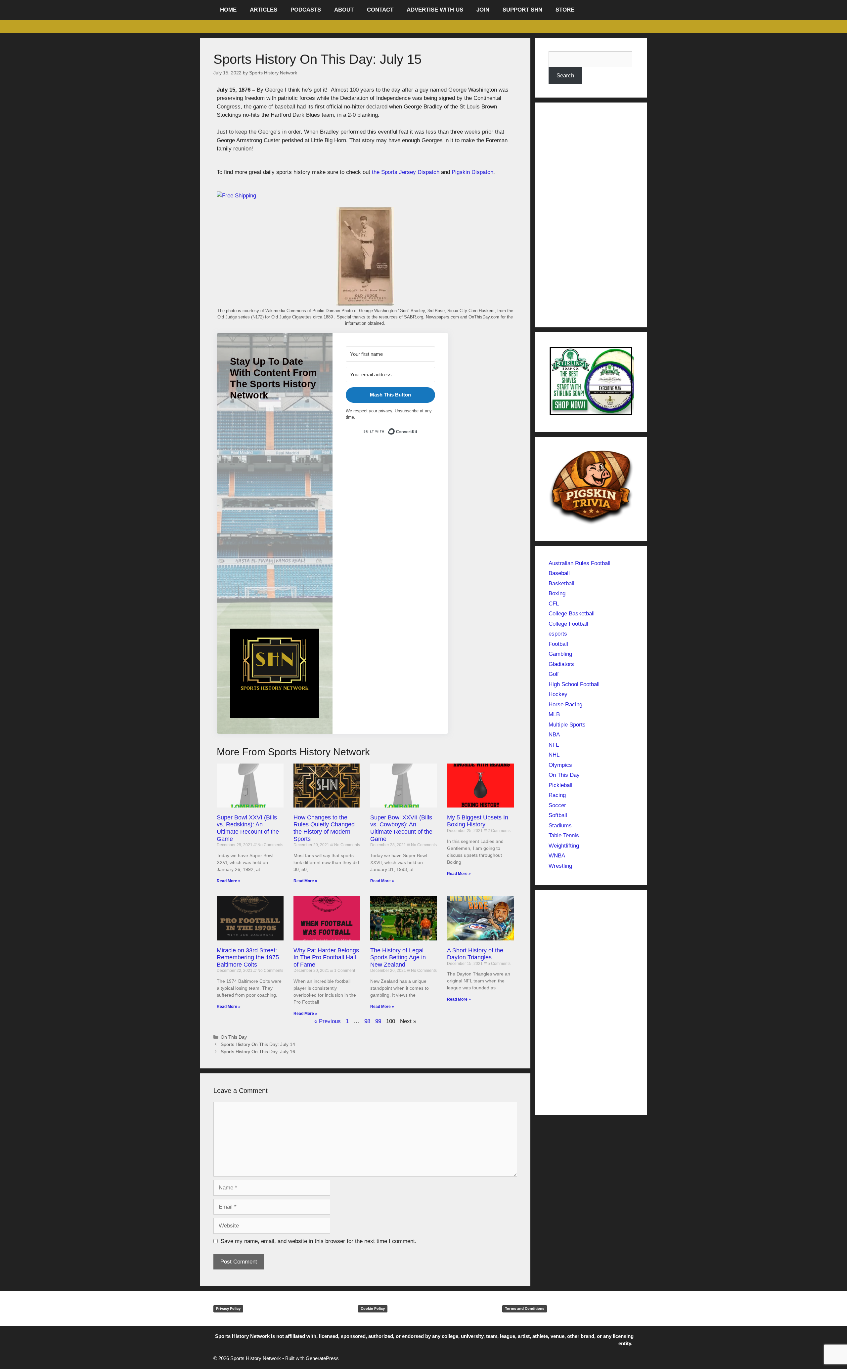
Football (558, 644)
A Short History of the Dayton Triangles (475, 954)
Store (565, 10)
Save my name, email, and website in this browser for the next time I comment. (319, 1241)
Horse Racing (565, 704)
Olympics (560, 765)
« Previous (327, 1021)
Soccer (557, 805)
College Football (568, 624)
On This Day (234, 1037)
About (344, 10)
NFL (554, 745)
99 (378, 1021)
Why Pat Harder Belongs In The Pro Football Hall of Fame (326, 957)
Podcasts (305, 10)
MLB (554, 714)
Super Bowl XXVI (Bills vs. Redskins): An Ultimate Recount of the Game (248, 828)
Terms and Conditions (524, 1308)
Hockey (558, 694)
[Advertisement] (274, 524)
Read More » (229, 881)
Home (228, 10)
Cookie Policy (373, 1308)
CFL (554, 604)
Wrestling (560, 866)
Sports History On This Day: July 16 (258, 1051)
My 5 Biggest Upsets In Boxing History (477, 821)
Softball (558, 815)
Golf (554, 674)
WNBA (557, 855)
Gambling (560, 654)
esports (558, 634)
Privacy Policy (228, 1308)
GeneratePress (322, 1358)
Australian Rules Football (579, 563)
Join (482, 10)
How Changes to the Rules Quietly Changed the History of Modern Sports (324, 828)
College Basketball (572, 613)
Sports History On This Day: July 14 (258, 1044)
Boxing (557, 593)
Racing (557, 795)
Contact (380, 10)
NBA (554, 734)
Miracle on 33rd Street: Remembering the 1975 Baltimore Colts (248, 957)
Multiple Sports (567, 725)
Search (565, 75)
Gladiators (561, 664)
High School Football (574, 684)
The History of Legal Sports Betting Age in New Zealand (398, 957)
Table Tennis (564, 835)
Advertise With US (435, 10)
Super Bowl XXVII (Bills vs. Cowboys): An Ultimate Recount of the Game (401, 828)
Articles (263, 10)
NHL (554, 755)
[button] (274, 675)
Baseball (559, 573)
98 (367, 1021)
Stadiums (560, 825)
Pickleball (560, 785)
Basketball (561, 583)
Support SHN (522, 10)
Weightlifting (564, 846)
